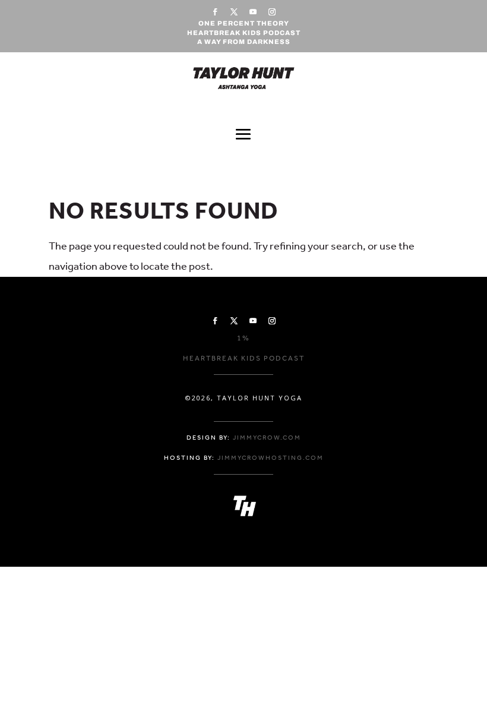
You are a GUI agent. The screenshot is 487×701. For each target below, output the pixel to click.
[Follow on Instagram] (272, 12)
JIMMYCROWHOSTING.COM (270, 458)
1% (243, 338)
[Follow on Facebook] (215, 12)
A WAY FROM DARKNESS (243, 41)
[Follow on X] (234, 12)
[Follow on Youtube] (253, 12)
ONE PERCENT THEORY (243, 23)
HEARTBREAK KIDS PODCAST (244, 32)
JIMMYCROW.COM (267, 437)
